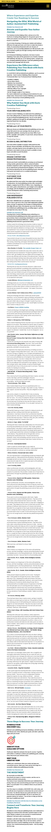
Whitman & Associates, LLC (25, 280)
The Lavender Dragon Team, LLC (32, 248)
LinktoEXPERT (37, 293)
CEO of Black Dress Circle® (23, 235)
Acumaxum (28, 688)
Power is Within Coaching (22, 307)
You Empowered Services (21, 264)
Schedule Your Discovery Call (15, 27)
